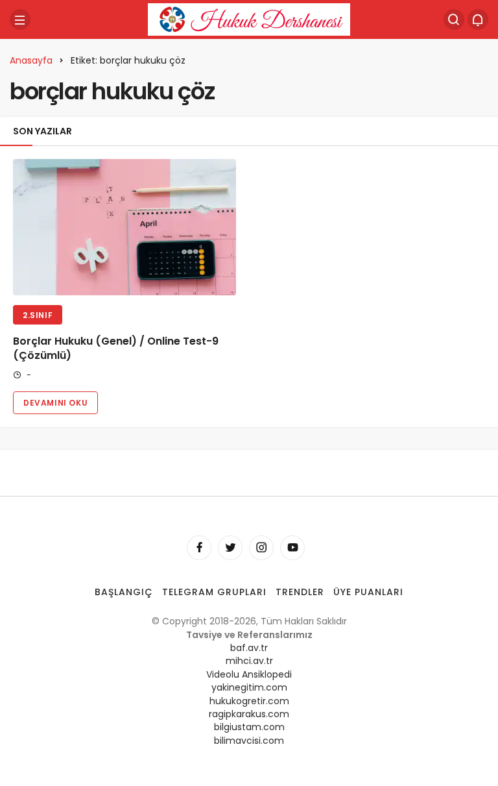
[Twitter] (230, 547)
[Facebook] (199, 547)
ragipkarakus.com (249, 713)
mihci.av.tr (249, 660)
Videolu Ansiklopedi (249, 674)
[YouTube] (292, 547)
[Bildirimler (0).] (478, 19)
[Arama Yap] (454, 19)
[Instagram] (261, 547)
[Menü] (20, 19)
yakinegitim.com (249, 687)
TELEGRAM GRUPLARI (214, 591)
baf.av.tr (249, 647)
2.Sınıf (38, 315)
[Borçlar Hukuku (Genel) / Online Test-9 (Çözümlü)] (124, 227)
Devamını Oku (55, 402)
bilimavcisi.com (249, 740)
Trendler (300, 591)
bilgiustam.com (249, 726)
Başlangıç (124, 591)
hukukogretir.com (249, 700)
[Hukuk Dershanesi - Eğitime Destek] (249, 18)
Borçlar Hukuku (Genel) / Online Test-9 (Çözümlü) (116, 348)
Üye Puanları (368, 591)
